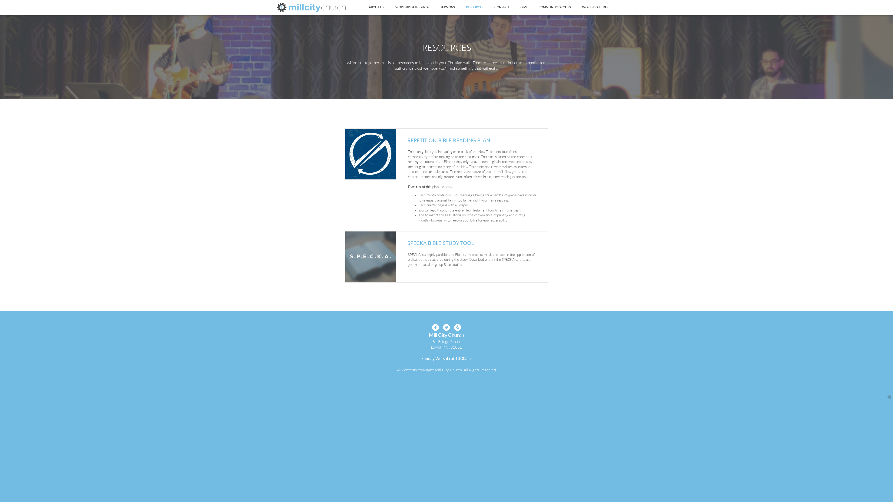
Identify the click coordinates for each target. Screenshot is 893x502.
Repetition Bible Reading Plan (448, 140)
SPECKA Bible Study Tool (440, 243)
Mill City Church (446, 335)
